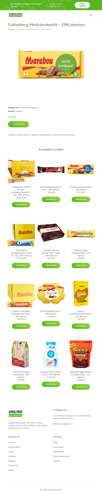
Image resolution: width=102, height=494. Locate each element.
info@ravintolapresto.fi (63, 424)
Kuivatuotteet (14, 447)
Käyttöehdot (58, 451)
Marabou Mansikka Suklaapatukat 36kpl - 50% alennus (21, 314)
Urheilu (11, 470)
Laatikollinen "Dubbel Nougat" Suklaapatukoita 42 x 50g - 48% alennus (21, 191)
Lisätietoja (18, 124)
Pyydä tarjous (82, 5)
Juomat (11, 442)
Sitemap (56, 461)
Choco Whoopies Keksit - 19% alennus (81, 188)
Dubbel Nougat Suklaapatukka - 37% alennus (80, 253)
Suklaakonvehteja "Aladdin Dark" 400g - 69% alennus (51, 253)
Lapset (11, 451)
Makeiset (12, 461)
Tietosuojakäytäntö (61, 456)
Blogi (55, 442)
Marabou (34, 107)
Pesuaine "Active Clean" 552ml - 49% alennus (51, 373)
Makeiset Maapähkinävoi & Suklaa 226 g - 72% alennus (81, 374)
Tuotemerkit (24, 107)
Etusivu (11, 29)
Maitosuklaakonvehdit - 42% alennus (51, 312)
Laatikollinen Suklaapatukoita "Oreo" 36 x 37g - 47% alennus (21, 253)
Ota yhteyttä (58, 447)
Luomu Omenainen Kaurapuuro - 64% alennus (21, 374)
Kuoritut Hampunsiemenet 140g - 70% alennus (81, 314)
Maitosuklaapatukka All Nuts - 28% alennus (51, 188)
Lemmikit (12, 456)
